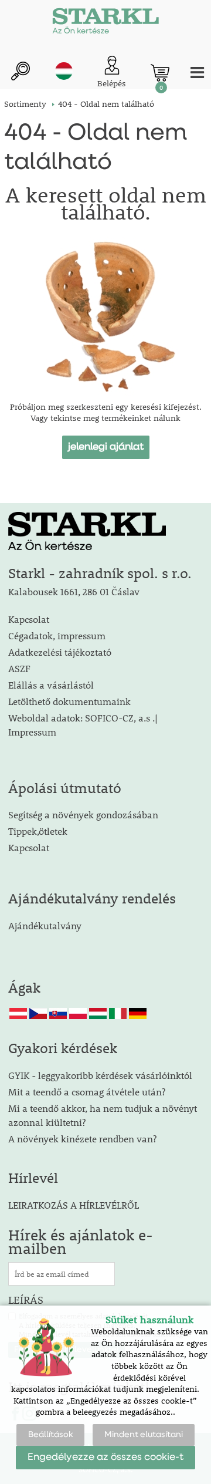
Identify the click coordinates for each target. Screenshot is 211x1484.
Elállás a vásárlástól (51, 685)
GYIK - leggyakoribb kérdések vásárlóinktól (100, 1075)
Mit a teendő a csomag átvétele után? (86, 1091)
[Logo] (105, 23)
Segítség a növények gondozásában (83, 814)
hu (64, 71)
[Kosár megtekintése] (160, 72)
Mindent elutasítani (143, 1435)
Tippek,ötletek (37, 831)
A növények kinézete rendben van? (82, 1138)
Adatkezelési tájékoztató (59, 652)
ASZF (19, 668)
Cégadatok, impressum (57, 635)
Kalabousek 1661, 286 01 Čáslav (73, 591)
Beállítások (50, 1435)
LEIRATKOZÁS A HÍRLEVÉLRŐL (73, 1205)
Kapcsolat (28, 619)
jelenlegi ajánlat (106, 447)
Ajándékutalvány (44, 925)
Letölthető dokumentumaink (69, 701)
